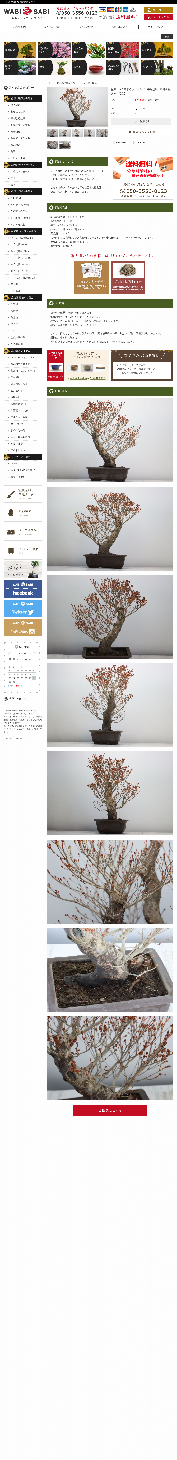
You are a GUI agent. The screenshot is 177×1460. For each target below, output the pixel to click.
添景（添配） (18, 477)
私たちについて (120, 26)
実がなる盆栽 (18, 118)
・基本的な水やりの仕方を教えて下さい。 (137, 369)
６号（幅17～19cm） (22, 271)
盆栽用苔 (15, 145)
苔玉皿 (14, 284)
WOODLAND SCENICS (23, 470)
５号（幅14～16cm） (22, 264)
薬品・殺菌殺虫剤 (20, 437)
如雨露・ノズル (19, 410)
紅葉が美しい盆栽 (20, 125)
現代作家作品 (18, 337)
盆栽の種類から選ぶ (67, 83)
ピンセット (17, 390)
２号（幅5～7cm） (21, 244)
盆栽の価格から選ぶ (22, 191)
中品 (13, 178)
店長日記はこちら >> (13, 738)
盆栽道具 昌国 (18, 404)
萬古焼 (14, 317)
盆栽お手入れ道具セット (24, 364)
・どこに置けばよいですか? (129, 365)
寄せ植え (15, 131)
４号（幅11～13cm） (22, 257)
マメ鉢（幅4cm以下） (22, 238)
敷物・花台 (17, 443)
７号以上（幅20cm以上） (24, 277)
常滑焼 (14, 311)
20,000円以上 (18, 224)
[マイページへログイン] (158, 11)
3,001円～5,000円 (20, 204)
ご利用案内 (19, 26)
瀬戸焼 (14, 324)
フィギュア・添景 (20, 457)
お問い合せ (86, 26)
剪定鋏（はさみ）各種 (23, 370)
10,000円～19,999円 (21, 218)
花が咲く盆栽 (90, 83)
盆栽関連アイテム (20, 350)
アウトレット (18, 450)
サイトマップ (155, 26)
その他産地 (17, 344)
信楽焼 (14, 304)
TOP (49, 83)
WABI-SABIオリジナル (23, 357)
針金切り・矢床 (19, 384)
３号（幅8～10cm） (21, 251)
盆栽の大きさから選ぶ (23, 165)
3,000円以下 (17, 198)
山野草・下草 (18, 158)
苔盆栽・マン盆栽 (20, 138)
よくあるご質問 (53, 26)
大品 (13, 185)
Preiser (14, 463)
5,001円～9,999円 (20, 211)
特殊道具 (15, 397)
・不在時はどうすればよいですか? (133, 373)
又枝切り (15, 377)
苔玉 (13, 151)
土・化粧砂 (17, 424)
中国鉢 (14, 331)
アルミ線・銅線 (19, 417)
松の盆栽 (15, 105)
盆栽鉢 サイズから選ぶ (23, 231)
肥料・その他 (18, 430)
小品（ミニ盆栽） (20, 171)
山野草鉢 (15, 291)
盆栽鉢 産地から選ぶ (22, 297)
